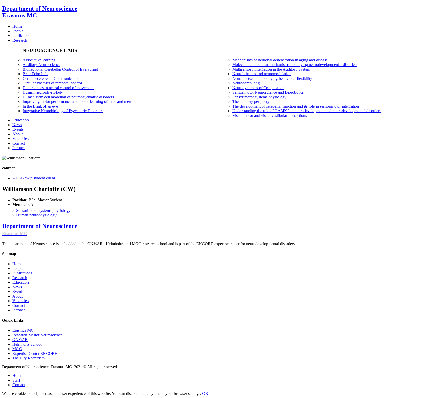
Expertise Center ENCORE (34, 353)
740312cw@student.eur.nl (33, 178)
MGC (17, 349)
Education (20, 282)
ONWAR (20, 339)
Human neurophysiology (36, 215)
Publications (22, 273)
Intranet (18, 310)
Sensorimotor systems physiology (43, 210)
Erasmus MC (23, 330)
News (17, 287)
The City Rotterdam (28, 358)
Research (19, 278)
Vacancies (20, 301)
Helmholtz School (27, 344)
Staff (16, 380)
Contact (18, 305)
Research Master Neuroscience (37, 335)
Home (17, 264)
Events (17, 291)
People (17, 268)
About (17, 296)
